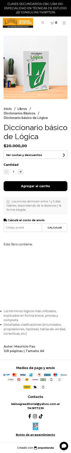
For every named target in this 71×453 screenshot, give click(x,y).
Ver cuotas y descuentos (24, 155)
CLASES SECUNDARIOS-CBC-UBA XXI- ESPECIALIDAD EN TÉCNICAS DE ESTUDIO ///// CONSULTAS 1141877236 (35, 8)
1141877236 (35, 408)
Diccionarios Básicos (20, 113)
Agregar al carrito (35, 186)
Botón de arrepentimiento (35, 434)
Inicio (8, 109)
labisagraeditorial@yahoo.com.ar (35, 404)
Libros (22, 109)
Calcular (55, 227)
